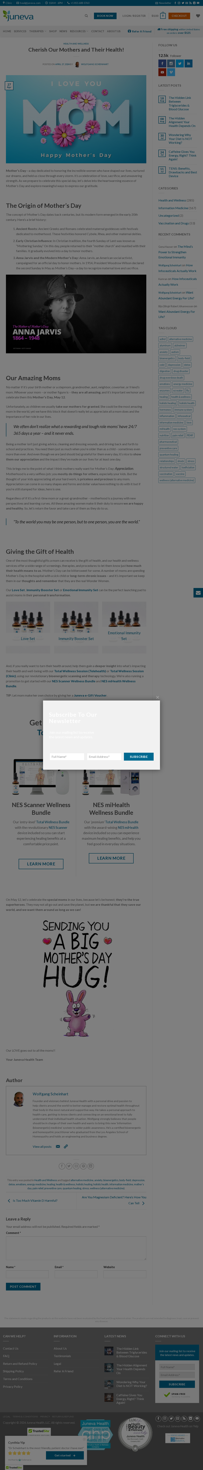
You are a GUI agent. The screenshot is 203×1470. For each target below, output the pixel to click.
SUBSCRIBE (139, 756)
